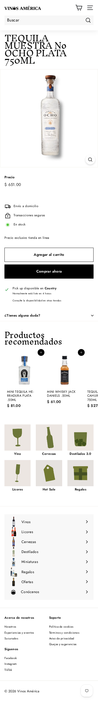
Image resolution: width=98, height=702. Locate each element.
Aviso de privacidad (61, 638)
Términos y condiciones (64, 633)
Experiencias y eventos (19, 633)
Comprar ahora (49, 271)
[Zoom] (90, 159)
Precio (9, 177)
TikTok (8, 670)
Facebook (10, 658)
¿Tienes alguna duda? (22, 315)
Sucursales (11, 638)
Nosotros (10, 626)
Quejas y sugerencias (63, 644)
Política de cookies (61, 626)
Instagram (10, 664)
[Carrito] (79, 7)
